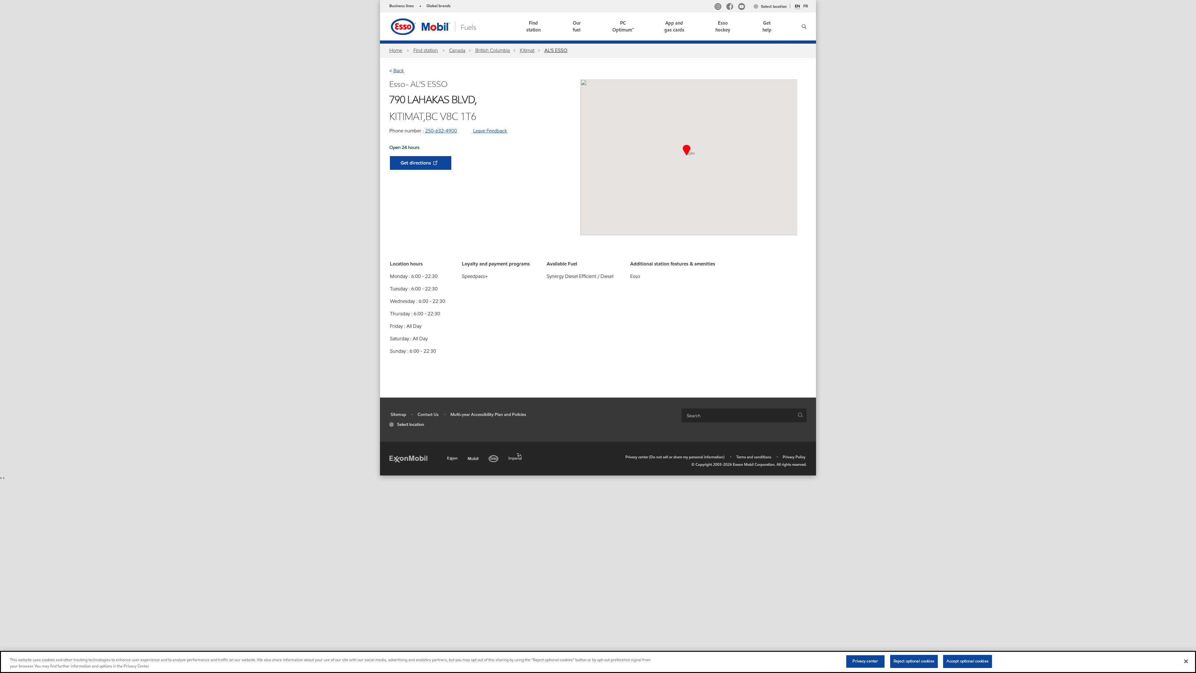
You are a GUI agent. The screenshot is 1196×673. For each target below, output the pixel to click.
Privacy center (865, 661)
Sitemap (398, 415)
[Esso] (494, 457)
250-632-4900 (441, 130)
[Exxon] (453, 457)
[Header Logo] (443, 26)
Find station (425, 50)
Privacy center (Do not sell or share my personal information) (674, 457)
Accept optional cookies (968, 661)
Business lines (401, 6)
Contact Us (428, 415)
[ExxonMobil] (408, 458)
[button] (801, 26)
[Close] (1186, 661)
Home (395, 50)
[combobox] (744, 415)
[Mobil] (474, 457)
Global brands (438, 6)
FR (805, 6)
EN (797, 6)
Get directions (416, 163)
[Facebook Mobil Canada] (730, 7)
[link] (533, 26)
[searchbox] (737, 415)
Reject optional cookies (914, 661)
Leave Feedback (490, 130)
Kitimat (527, 50)
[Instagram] (718, 7)
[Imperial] (516, 456)
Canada (457, 50)
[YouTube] (742, 7)
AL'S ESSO (555, 50)
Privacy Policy (794, 457)
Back (398, 70)
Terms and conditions (753, 457)
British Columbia (492, 50)
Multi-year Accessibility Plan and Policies (488, 415)
